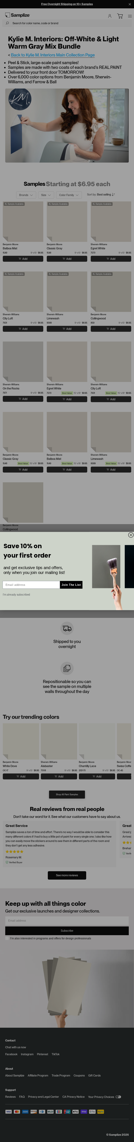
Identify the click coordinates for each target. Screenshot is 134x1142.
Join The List (71, 584)
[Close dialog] (131, 535)
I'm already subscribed (16, 594)
